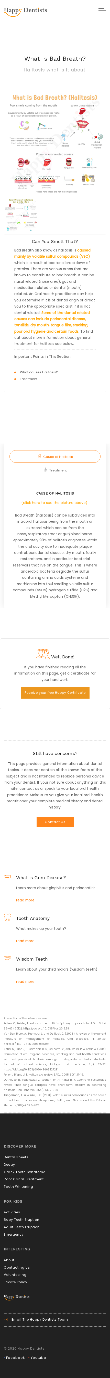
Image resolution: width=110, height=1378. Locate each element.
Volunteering (15, 1274)
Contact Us (55, 822)
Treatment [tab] (58, 470)
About (9, 1260)
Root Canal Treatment (24, 1179)
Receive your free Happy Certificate (55, 692)
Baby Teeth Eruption (21, 1219)
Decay (9, 1164)
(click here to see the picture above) (54, 502)
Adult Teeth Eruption (22, 1227)
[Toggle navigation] (102, 10)
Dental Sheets (16, 1157)
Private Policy (15, 1282)
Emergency (14, 1234)
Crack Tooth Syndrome (24, 1172)
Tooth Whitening (18, 1186)
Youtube (38, 1357)
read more (25, 900)
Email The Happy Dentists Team (40, 1319)
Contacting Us (17, 1267)
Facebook (15, 1357)
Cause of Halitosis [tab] (58, 456)
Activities (12, 1212)
